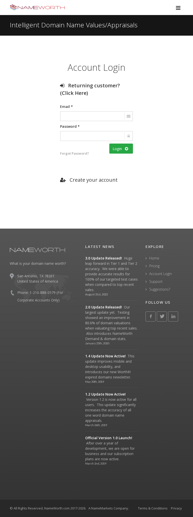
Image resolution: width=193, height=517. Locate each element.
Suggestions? (159, 289)
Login (119, 148)
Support (156, 281)
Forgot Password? (74, 153)
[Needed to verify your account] (96, 116)
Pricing (154, 266)
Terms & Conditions (153, 508)
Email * (66, 106)
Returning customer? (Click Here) (90, 89)
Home (154, 258)
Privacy (176, 508)
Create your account (92, 179)
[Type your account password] (96, 136)
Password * (70, 126)
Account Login (160, 273)
